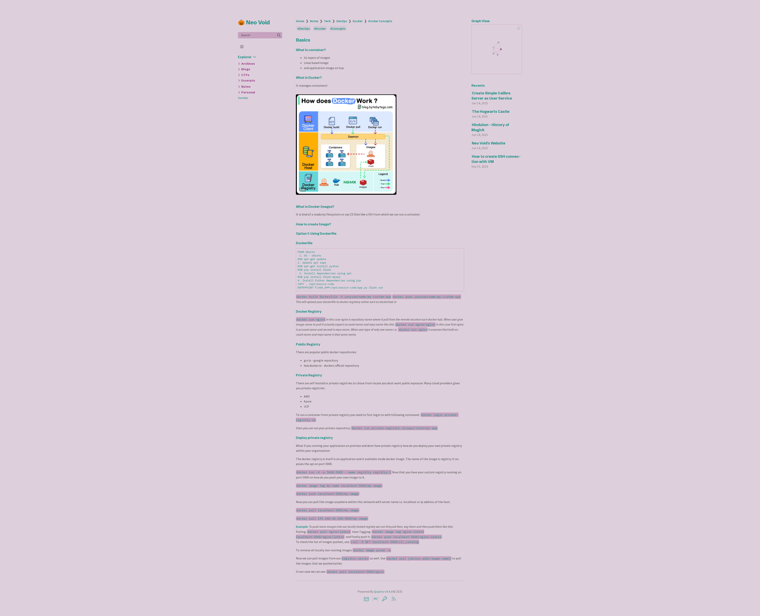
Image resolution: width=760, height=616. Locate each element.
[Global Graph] (518, 28)
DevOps (341, 21)
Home (300, 21)
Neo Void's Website (488, 143)
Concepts (338, 28)
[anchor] (314, 40)
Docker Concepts (380, 21)
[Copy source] (460, 253)
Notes (314, 21)
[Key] (384, 598)
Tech (327, 21)
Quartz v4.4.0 (383, 591)
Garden (243, 98)
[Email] (366, 598)
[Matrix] (375, 598)
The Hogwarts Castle (490, 111)
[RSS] (393, 598)
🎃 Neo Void (254, 22)
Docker (358, 21)
